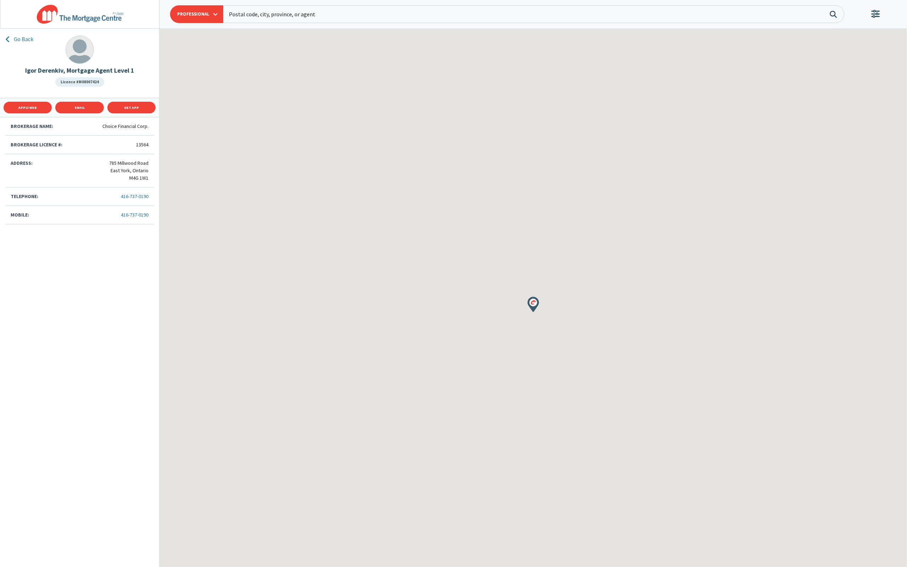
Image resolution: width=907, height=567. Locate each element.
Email (80, 107)
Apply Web (27, 107)
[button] (196, 14)
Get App (131, 107)
